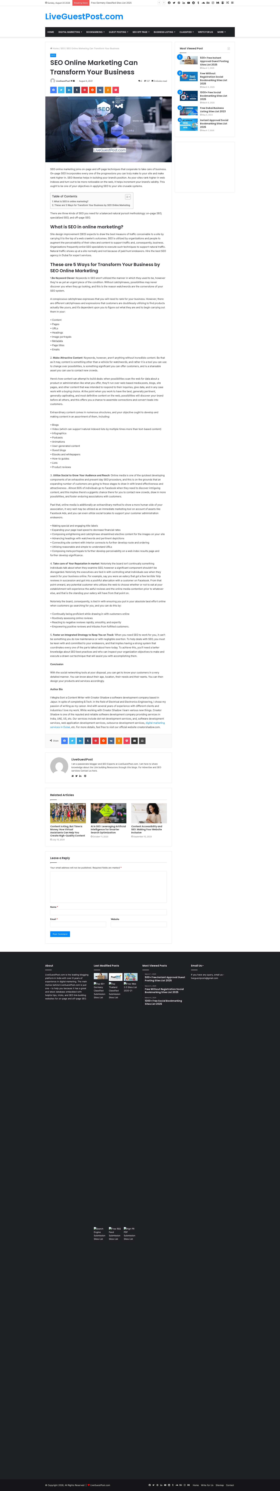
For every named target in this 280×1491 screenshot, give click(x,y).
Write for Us (207, 1485)
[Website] (73, 776)
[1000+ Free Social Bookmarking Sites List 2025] (189, 96)
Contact (84, 770)
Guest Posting (117, 32)
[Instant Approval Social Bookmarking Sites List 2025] (189, 125)
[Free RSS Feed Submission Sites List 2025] (116, 1349)
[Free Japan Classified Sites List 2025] (131, 977)
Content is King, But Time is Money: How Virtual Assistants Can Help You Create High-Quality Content (67, 831)
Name (54, 907)
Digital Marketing (69, 32)
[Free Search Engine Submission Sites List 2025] (101, 1349)
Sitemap (220, 1485)
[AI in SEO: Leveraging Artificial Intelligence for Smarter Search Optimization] (108, 813)
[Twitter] (77, 776)
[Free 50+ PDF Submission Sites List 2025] (131, 1349)
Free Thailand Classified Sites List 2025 (111, 2)
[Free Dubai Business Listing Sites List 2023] (189, 110)
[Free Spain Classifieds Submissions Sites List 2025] (116, 977)
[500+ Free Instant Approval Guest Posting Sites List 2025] (189, 60)
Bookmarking (94, 32)
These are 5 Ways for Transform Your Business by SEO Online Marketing (92, 205)
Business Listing (163, 32)
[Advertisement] (205, 167)
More (220, 32)
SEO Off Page (140, 32)
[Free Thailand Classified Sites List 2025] (116, 990)
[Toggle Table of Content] (126, 197)
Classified (186, 32)
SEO (63, 48)
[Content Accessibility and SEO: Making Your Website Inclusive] (149, 813)
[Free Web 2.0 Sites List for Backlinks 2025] (131, 1104)
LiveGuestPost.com (100, 1485)
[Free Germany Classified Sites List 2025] (101, 990)
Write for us (205, 32)
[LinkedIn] (81, 776)
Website (115, 919)
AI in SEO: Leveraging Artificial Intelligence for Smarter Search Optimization (108, 829)
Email (54, 919)
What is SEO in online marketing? (71, 201)
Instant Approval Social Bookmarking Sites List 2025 (214, 124)
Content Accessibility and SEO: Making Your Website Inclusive (146, 829)
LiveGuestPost (63, 81)
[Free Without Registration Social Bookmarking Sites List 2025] (189, 76)
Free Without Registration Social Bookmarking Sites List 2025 (213, 78)
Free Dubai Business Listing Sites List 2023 (213, 109)
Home (50, 32)
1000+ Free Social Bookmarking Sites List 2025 (213, 96)
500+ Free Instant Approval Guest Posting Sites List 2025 (214, 61)
